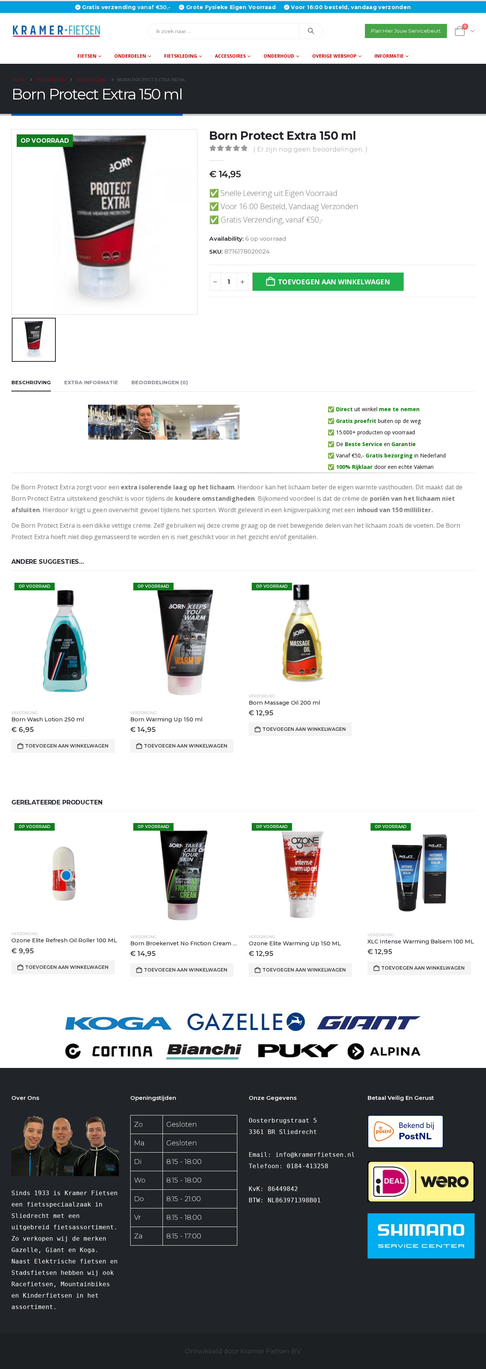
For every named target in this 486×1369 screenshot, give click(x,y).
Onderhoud (279, 56)
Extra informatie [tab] (91, 382)
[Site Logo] (58, 31)
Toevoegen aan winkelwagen (334, 281)
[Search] (311, 31)
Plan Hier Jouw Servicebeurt (406, 31)
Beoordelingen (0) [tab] (159, 382)
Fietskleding (180, 56)
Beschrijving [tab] (31, 382)
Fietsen (86, 56)
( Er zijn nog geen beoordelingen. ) (310, 149)
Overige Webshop (334, 56)
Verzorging (24, 712)
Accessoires (230, 56)
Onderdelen (130, 56)
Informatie (389, 56)
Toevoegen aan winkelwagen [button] (67, 746)
